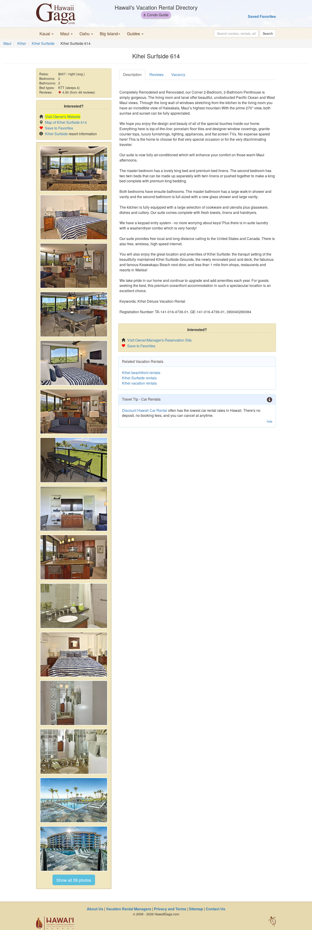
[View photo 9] (74, 557)
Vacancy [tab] (178, 74)
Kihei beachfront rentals (141, 372)
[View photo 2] (74, 217)
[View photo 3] (74, 265)
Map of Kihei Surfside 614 (66, 122)
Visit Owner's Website (62, 116)
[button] (46, 33)
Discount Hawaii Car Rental (144, 410)
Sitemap (196, 908)
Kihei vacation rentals (139, 383)
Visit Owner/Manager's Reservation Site (159, 340)
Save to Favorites (59, 128)
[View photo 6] (74, 411)
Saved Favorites (262, 16)
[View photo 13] (74, 751)
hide (269, 421)
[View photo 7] (74, 460)
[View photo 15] (74, 848)
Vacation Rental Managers (128, 908)
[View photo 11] (74, 654)
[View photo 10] (74, 605)
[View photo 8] (74, 508)
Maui (7, 43)
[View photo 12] (74, 702)
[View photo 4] (74, 314)
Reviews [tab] (156, 74)
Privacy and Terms (170, 908)
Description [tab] (132, 74)
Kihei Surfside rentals (139, 377)
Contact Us (215, 908)
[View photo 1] (74, 168)
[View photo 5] (74, 362)
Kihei (21, 43)
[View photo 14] (74, 800)
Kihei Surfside (43, 43)
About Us (95, 908)
